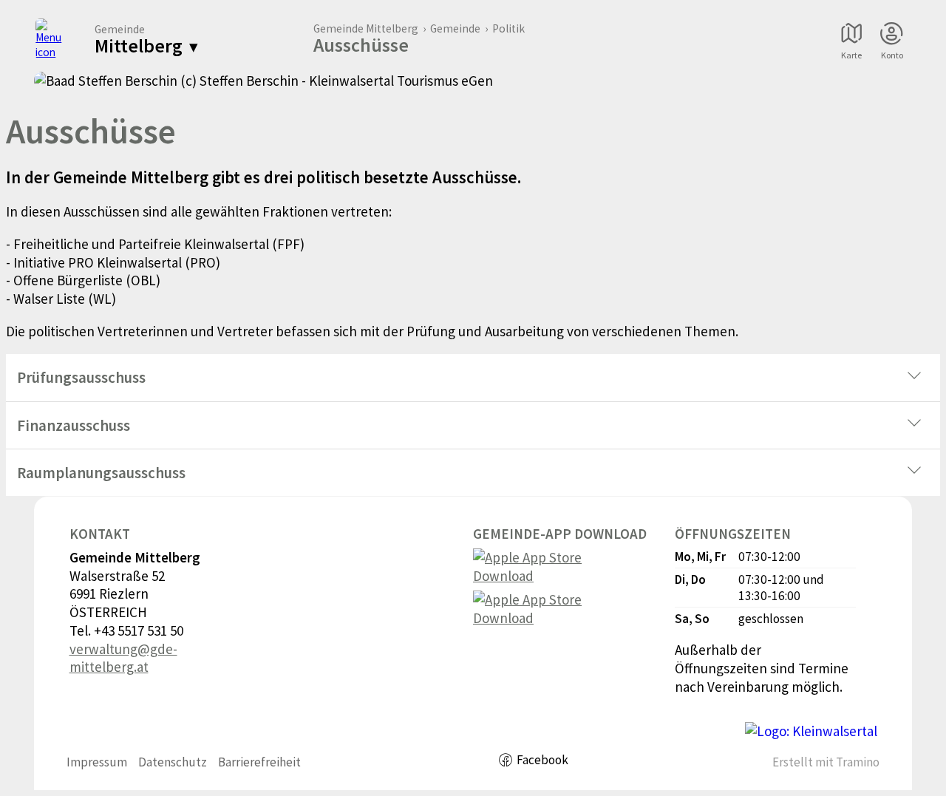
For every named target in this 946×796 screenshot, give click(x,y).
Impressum (97, 762)
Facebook (542, 760)
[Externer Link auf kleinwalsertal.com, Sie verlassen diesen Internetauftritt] (811, 731)
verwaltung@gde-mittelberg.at (123, 658)
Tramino (857, 762)
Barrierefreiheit (259, 762)
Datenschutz (172, 762)
